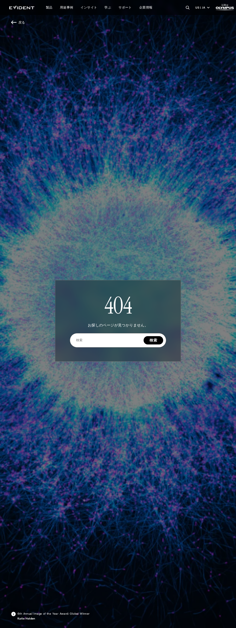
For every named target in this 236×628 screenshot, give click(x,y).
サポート (125, 7)
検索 (153, 340)
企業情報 (146, 7)
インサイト (88, 7)
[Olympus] (225, 8)
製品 (49, 7)
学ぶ (107, 7)
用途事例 (66, 7)
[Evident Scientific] (22, 7)
